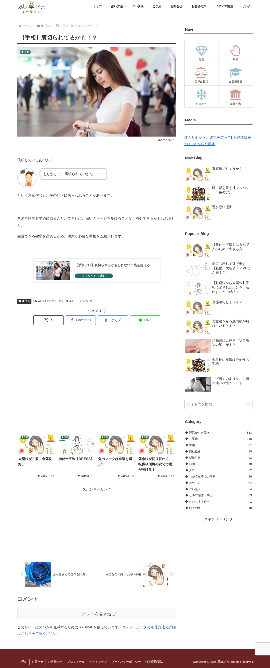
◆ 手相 (26, 301)
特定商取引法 (154, 661)
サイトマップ (98, 661)
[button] (248, 404)
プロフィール (76, 661)
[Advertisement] (96, 379)
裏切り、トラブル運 (80, 301)
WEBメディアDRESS (50, 301)
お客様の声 (55, 661)
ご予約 (22, 661)
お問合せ (37, 661)
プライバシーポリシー (126, 661)
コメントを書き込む (97, 614)
